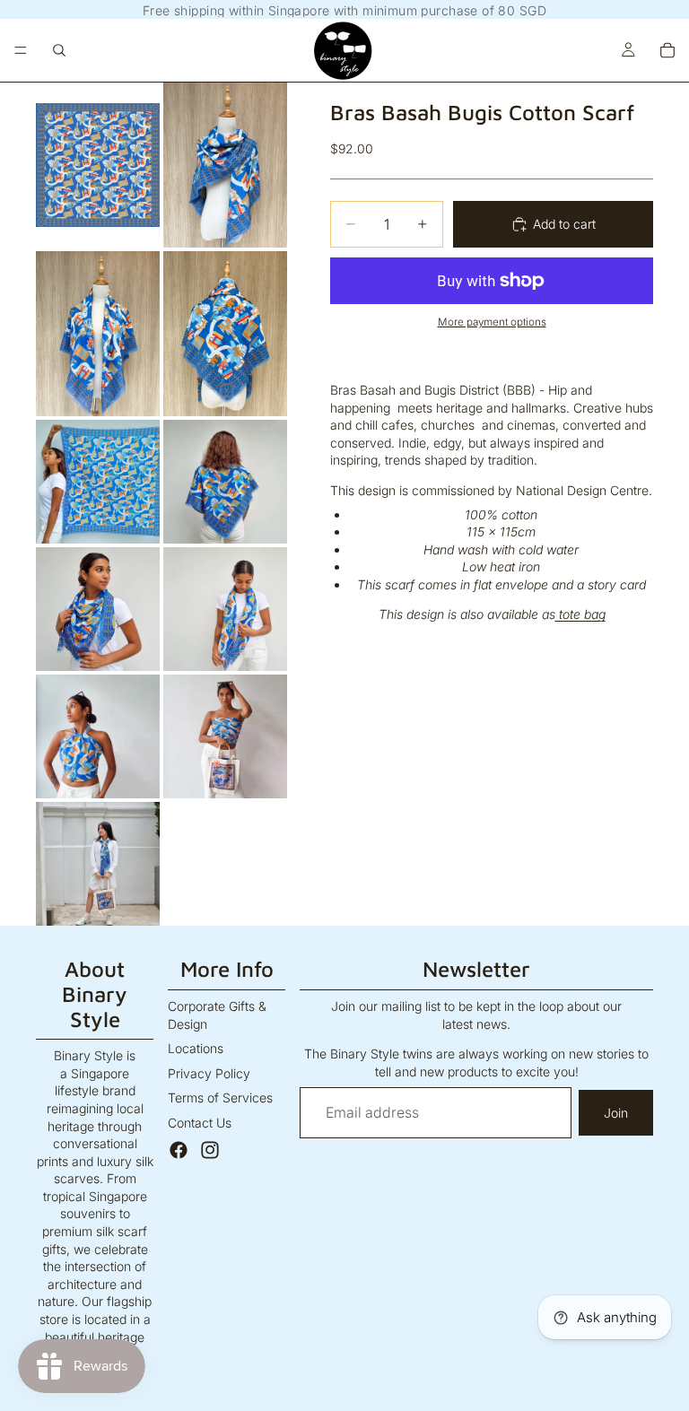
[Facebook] (178, 1150)
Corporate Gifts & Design (217, 1015)
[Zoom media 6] (225, 482)
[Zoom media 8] (225, 609)
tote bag (580, 614)
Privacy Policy (209, 1073)
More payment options (492, 322)
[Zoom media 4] (225, 333)
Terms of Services (220, 1097)
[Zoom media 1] (98, 165)
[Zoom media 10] (225, 736)
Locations (195, 1048)
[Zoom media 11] (98, 864)
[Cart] (667, 50)
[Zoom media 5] (98, 482)
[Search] (59, 50)
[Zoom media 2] (225, 165)
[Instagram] (210, 1150)
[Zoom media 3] (98, 333)
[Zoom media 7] (98, 609)
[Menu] (20, 50)
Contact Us (199, 1122)
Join (616, 1112)
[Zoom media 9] (98, 736)
